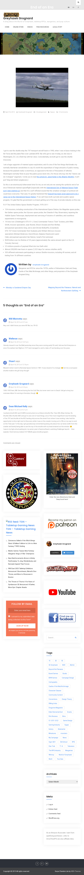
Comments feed (54, 814)
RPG (73, 742)
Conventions (53, 699)
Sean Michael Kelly (18, 406)
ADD (63, 665)
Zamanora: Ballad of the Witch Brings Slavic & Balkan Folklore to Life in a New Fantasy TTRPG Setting (22, 543)
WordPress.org (54, 818)
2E (56, 661)
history (51, 729)
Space (52, 112)
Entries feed (53, 809)
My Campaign (53, 738)
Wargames (69, 750)
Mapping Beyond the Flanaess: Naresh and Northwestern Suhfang (64, 289)
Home (7, 27)
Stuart (12, 361)
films (64, 716)
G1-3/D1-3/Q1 (54, 720)
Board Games (53, 673)
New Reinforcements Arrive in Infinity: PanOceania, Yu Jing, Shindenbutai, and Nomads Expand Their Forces (22, 561)
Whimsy (51, 755)
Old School (63, 742)
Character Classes (55, 690)
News (65, 738)
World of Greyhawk (65, 755)
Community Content (56, 695)
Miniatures (52, 733)
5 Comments (63, 112)
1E (49, 661)
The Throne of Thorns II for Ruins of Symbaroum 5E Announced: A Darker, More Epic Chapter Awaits (21, 584)
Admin (72, 665)
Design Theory (67, 699)
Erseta (69, 712)
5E (62, 661)
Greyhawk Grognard (18, 18)
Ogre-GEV (52, 742)
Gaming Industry (54, 725)
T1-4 (61, 746)
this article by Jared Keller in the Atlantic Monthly (55, 177)
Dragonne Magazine (56, 708)
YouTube (60, 759)
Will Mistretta (15, 318)
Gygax (67, 725)
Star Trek (52, 746)
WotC (50, 759)
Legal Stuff (57, 27)
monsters (64, 733)
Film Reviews (53, 716)
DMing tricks (53, 703)
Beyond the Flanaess (56, 669)
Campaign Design (68, 678)
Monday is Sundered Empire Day (18, 288)
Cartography (53, 682)
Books (65, 673)
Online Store (18, 27)
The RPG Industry (55, 750)
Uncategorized (41, 112)
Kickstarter (61, 729)
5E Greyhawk (53, 665)
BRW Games (53, 678)
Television (70, 746)
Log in (51, 804)
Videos (30, 27)
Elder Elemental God (56, 712)
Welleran (13, 338)
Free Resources (42, 27)
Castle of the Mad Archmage (59, 686)
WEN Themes (76, 871)
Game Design (67, 720)
